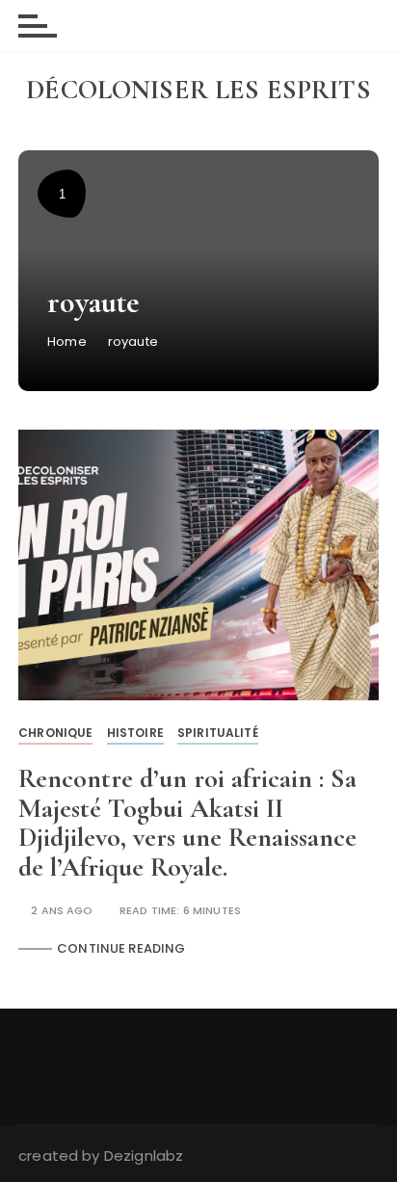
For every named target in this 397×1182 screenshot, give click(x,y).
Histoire (135, 732)
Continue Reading (121, 948)
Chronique (55, 732)
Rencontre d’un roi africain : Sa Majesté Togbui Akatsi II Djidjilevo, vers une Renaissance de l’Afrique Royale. (187, 822)
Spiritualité (217, 732)
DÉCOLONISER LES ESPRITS (198, 89)
